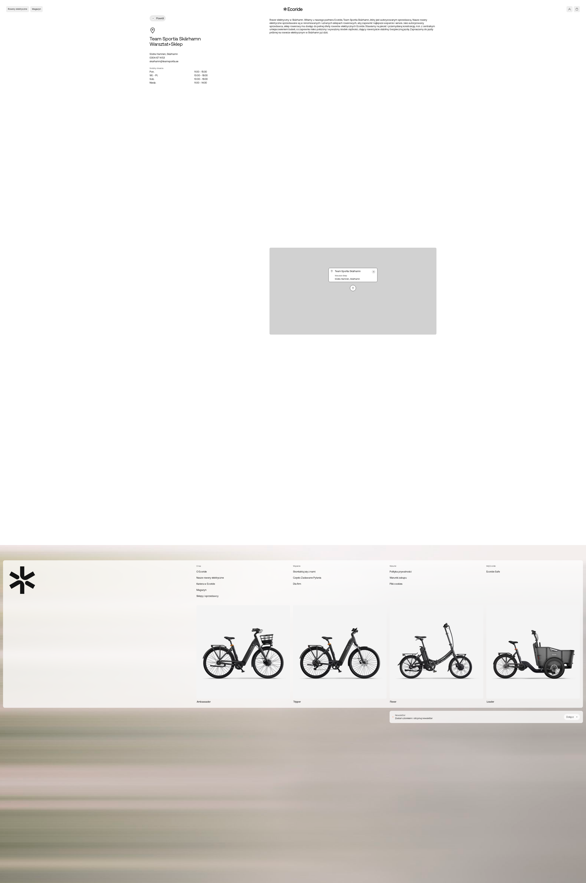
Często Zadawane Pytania (307, 577)
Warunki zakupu (398, 577)
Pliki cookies (396, 583)
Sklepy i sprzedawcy (207, 596)
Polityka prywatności (401, 571)
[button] (353, 288)
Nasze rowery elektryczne (210, 577)
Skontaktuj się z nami (304, 571)
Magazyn (36, 9)
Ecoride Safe (493, 571)
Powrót (160, 18)
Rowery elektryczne (17, 9)
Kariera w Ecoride (205, 583)
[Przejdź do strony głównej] (293, 9)
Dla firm (297, 583)
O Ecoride (201, 571)
